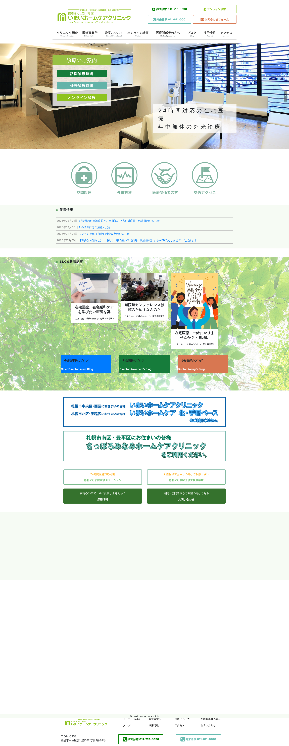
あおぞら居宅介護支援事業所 (186, 480)
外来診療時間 (81, 85)
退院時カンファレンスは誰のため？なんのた (145, 307)
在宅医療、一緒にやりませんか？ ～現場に (194, 335)
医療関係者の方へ (168, 34)
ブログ (191, 34)
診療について (114, 34)
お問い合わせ (186, 499)
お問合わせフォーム (217, 19)
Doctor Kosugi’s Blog (191, 369)
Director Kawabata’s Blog (135, 369)
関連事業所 (90, 34)
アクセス (226, 34)
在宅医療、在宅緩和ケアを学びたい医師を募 (94, 309)
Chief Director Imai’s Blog (77, 369)
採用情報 (210, 34)
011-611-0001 (172, 19)
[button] (4, 96)
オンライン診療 (216, 9)
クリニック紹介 (67, 34)
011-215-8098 (171, 9)
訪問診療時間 (81, 74)
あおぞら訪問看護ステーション (102, 480)
